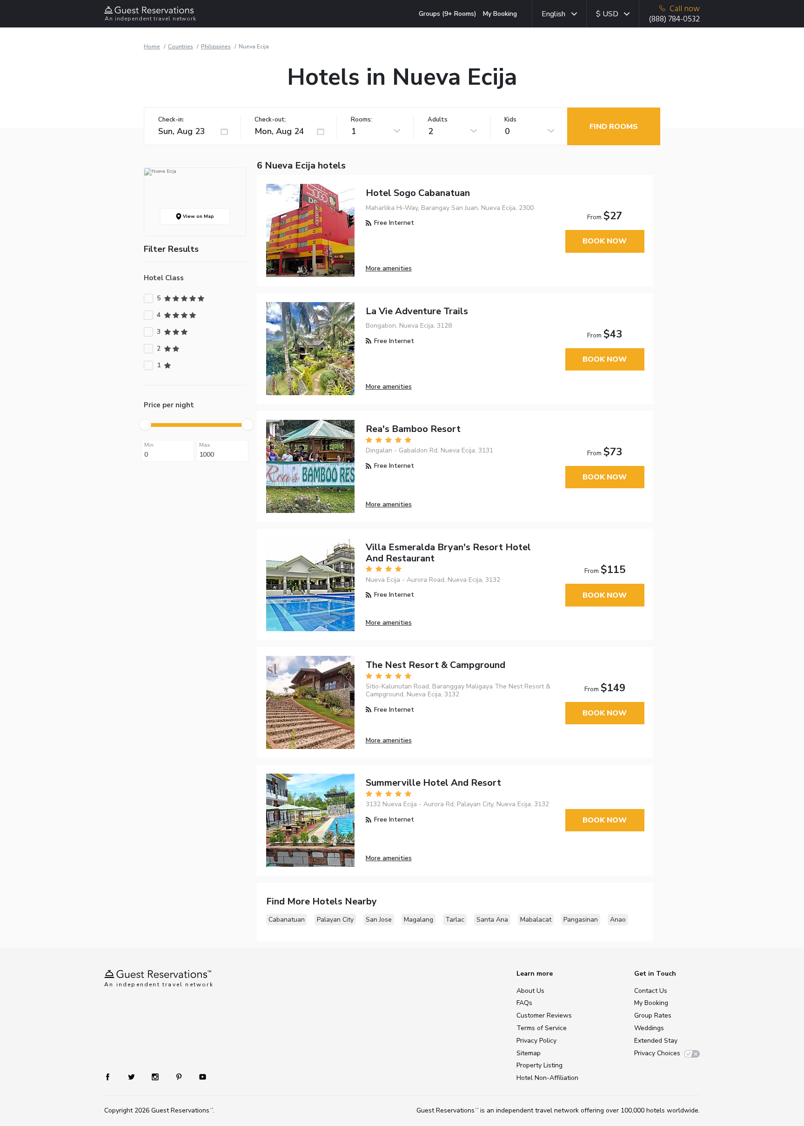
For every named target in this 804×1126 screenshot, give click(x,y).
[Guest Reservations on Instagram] (156, 1076)
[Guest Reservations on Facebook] (112, 1076)
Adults (438, 120)
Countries (180, 46)
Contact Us (650, 990)
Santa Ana (492, 919)
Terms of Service (541, 1028)
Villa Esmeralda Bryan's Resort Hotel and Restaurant (448, 553)
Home (152, 46)
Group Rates (652, 1015)
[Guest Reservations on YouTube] (199, 1076)
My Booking (500, 13)
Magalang (418, 919)
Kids (510, 120)
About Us (530, 990)
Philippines (216, 46)
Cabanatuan (286, 919)
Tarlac (454, 919)
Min (149, 445)
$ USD (607, 14)
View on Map (197, 216)
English (553, 14)
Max (204, 445)
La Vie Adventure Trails (417, 311)
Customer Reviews (544, 1015)
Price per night (169, 405)
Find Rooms (614, 126)
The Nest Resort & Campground (435, 665)
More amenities (389, 268)
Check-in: (171, 120)
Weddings (649, 1028)
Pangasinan (580, 919)
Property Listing (539, 1065)
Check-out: (270, 120)
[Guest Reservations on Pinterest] (180, 1076)
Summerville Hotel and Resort (433, 782)
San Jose (379, 919)
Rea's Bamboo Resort (413, 429)
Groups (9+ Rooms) (447, 13)
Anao (618, 919)
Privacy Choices (657, 1053)
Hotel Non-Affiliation (547, 1077)
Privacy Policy (536, 1040)
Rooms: (361, 120)
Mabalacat (535, 919)
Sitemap (528, 1053)
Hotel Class (164, 278)
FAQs (524, 1002)
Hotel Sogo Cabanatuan (418, 193)
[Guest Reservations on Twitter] (132, 1076)
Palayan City (335, 919)
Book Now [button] (605, 241)
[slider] (145, 424)
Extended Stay (655, 1040)
